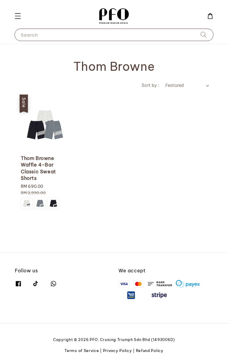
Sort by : (150, 85)
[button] (17, 16)
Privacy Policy (117, 350)
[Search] (203, 34)
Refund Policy (150, 350)
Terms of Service (81, 350)
